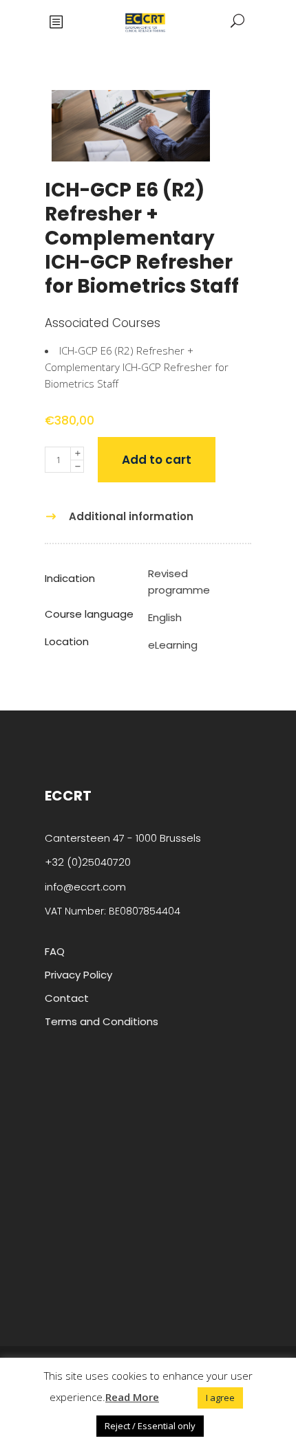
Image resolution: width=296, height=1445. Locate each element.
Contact (67, 998)
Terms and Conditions (101, 1021)
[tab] (122, 517)
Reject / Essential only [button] (150, 1426)
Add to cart (156, 459)
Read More (132, 1397)
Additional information (131, 516)
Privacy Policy (78, 974)
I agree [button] (220, 1397)
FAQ (55, 951)
